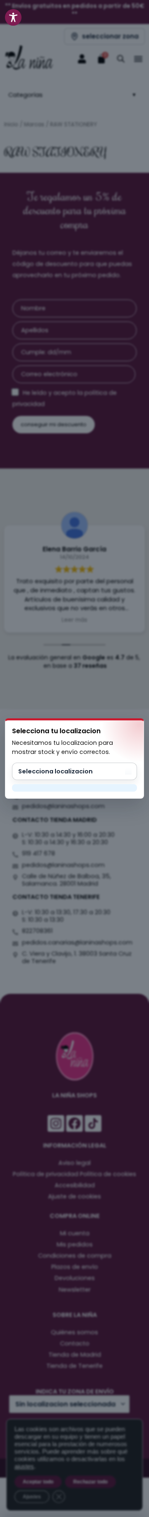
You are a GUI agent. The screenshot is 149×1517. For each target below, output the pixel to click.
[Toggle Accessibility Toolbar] (13, 17)
